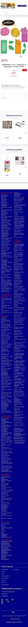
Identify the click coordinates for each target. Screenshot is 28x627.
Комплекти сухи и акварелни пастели (18, 267)
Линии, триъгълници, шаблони (19, 310)
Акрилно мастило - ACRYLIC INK (5, 231)
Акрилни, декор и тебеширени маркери (18, 294)
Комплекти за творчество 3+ (6, 516)
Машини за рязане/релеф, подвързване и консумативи (20, 348)
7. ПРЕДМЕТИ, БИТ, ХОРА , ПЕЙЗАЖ (19, 373)
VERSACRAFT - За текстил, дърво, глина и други (6, 448)
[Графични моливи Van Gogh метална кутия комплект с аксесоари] (7, 125)
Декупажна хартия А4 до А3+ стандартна (6, 327)
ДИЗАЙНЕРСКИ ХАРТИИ (4, 419)
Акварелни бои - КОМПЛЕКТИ (5, 236)
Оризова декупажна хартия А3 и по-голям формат (6, 321)
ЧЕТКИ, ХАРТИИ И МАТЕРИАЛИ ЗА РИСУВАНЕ (6, 296)
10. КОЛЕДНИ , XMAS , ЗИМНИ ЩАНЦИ (19, 382)
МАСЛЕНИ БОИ (4, 195)
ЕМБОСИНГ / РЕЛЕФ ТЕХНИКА (19, 385)
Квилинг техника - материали (5, 496)
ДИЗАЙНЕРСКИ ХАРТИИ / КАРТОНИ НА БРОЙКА (6, 426)
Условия (16, 569)
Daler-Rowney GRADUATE (4, 202)
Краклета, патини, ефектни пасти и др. (5, 335)
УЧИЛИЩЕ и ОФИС (6, 539)
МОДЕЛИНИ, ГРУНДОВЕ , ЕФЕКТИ (6, 262)
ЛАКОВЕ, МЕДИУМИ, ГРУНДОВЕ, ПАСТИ (19, 225)
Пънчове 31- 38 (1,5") (19, 424)
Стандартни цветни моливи (18, 257)
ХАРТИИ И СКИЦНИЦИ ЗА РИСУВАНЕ (19, 205)
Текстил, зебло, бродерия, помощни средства (5, 387)
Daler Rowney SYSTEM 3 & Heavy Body (6, 217)
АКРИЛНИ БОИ (4, 212)
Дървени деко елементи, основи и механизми (6, 383)
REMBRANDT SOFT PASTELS (18, 270)
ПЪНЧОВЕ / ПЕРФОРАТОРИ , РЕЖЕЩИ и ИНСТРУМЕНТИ (18, 400)
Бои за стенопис (4, 398)
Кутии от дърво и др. (6, 376)
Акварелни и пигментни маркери (19, 291)
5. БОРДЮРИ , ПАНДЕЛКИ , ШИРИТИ (19, 367)
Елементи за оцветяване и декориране (6, 513)
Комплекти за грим (5, 503)
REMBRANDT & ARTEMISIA (4, 205)
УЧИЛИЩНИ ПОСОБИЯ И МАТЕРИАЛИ (6, 542)
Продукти (3, 533)
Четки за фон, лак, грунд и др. (6, 308)
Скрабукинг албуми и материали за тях (19, 328)
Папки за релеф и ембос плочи (19, 396)
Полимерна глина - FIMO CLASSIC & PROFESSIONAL (7, 357)
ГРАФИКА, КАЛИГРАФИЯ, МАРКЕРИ (18, 241)
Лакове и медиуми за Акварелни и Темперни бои (19, 234)
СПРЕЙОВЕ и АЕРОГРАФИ (4, 264)
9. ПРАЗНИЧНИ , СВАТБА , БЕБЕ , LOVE (19, 379)
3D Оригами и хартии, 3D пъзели (6, 488)
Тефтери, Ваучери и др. (6, 537)
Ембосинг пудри (17, 389)
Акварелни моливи (18, 258)
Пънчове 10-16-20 (18, 420)
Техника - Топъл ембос (19, 387)
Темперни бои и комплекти (4, 251)
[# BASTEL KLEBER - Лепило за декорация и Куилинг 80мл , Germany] (7, 164)
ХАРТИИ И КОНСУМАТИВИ (5, 559)
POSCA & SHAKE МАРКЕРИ (18, 284)
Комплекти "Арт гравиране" (4, 485)
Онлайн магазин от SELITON (14, 622)
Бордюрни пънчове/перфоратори (18, 412)
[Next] (25, 132)
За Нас (3, 571)
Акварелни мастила (5, 247)
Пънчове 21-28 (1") (18, 422)
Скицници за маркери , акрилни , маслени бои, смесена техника (19, 222)
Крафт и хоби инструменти (17, 409)
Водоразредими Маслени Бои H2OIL (6, 211)
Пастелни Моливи (18, 260)
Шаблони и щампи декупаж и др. (5, 340)
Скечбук (16, 214)
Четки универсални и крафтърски (6, 306)
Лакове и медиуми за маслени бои (19, 228)
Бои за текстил (4, 275)
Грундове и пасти (18, 237)
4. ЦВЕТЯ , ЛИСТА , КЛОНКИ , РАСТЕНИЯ (19, 364)
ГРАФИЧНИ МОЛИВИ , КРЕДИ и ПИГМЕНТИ (19, 245)
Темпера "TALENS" (5, 248)
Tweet (20, 56)
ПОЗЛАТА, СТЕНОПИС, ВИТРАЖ (6, 397)
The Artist (3, 524)
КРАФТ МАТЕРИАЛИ (19, 319)
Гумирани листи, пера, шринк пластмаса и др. (6, 393)
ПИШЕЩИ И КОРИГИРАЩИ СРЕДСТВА (4, 553)
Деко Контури (4, 259)
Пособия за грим (5, 502)
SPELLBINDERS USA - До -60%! (19, 351)
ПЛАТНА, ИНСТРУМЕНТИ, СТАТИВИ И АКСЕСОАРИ (18, 194)
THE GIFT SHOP (5, 522)
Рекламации (5, 569)
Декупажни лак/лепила (6, 333)
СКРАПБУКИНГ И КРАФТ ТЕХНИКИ (11, 16)
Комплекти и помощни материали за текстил (6, 281)
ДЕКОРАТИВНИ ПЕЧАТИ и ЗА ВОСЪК (19, 429)
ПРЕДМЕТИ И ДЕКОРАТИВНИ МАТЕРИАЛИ (4, 373)
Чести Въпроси (5, 576)
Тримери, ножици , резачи (18, 404)
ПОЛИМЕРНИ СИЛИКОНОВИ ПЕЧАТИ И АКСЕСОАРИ (19, 434)
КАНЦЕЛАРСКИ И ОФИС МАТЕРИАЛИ (6, 550)
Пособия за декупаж (5, 337)
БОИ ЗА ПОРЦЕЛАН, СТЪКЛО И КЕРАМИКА (6, 283)
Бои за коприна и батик (6, 268)
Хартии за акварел (18, 207)
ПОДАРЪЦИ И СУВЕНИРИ (4, 535)
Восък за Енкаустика (5, 345)
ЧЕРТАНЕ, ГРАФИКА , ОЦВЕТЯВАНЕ (6, 547)
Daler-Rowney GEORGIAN (4, 200)
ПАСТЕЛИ (16, 262)
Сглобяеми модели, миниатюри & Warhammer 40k (5, 493)
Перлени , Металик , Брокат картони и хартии (6, 440)
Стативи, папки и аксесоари (18, 203)
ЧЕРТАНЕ (16, 306)
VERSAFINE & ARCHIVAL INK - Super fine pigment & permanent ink (6, 463)
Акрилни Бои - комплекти (4, 214)
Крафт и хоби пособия (19, 406)
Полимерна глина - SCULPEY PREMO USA (6, 364)
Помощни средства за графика (19, 251)
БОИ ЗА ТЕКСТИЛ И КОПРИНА (6, 267)
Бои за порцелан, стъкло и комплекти (6, 286)
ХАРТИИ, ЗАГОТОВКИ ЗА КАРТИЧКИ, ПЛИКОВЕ (6, 434)
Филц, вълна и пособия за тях (6, 390)
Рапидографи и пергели (19, 307)
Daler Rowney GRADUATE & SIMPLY (6, 220)
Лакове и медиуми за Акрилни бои (19, 231)
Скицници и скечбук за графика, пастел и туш (19, 219)
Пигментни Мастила (5, 468)
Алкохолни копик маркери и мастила (18, 281)
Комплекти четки (5, 310)
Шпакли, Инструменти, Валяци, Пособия (19, 200)
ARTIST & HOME (5, 523)
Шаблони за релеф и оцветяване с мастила (19, 392)
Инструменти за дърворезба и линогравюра (4, 408)
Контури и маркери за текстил (6, 278)
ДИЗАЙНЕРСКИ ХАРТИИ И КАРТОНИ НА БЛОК (6, 422)
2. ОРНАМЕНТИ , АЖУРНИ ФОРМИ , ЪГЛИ (18, 358)
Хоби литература (5, 394)
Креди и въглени (17, 248)
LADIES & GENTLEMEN (7, 527)
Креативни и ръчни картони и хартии (18, 313)
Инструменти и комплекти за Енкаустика (7, 343)
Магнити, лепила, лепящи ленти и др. (18, 322)
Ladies (2, 529)
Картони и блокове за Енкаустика (6, 348)
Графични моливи (18, 247)
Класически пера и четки (19, 299)
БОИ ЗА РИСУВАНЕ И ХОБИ (6, 193)
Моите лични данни (15, 618)
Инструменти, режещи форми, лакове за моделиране (6, 369)
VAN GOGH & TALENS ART (6, 208)
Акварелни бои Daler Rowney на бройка (6, 241)
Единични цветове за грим (6, 500)
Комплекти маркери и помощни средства (19, 286)
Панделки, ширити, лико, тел (20, 340)
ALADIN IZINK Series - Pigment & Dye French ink (7, 467)
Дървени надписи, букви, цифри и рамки (7, 381)
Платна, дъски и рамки (19, 197)
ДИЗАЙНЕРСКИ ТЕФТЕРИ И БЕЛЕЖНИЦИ (4, 430)
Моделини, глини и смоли (5, 352)
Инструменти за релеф (19, 394)
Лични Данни (5, 584)
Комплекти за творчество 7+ (6, 519)
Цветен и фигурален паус (19, 318)
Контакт (4, 580)
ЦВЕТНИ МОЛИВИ (18, 254)
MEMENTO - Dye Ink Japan (6, 445)
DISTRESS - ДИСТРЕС (6, 459)
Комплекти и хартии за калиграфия (19, 301)
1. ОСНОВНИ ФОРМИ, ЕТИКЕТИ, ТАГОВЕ (19, 354)
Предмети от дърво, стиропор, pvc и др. (5, 378)
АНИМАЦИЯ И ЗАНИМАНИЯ (5, 475)
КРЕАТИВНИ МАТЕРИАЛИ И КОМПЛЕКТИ (4, 506)
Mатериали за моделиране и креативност (4, 510)
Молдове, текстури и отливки (5, 366)
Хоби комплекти (4, 483)
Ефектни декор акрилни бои (6, 257)
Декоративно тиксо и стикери (19, 337)
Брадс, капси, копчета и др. (19, 325)
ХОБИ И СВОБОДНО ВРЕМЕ (6, 478)
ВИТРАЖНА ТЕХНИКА (6, 401)
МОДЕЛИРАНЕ (4, 349)
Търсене (4, 582)
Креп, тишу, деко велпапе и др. (18, 316)
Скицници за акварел (19, 216)
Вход (3, 573)
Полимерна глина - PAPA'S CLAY (5, 354)
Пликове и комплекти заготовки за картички (6, 437)
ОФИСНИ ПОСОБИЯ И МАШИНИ (6, 556)
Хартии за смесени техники (18, 213)
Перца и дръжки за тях (19, 297)
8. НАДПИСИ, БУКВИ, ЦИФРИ (19, 376)
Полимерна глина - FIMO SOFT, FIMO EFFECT (7, 361)
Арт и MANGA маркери (19, 288)
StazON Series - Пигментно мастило (5, 457)
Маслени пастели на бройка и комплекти (18, 264)
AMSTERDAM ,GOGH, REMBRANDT (6, 225)
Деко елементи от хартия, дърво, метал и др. (19, 343)
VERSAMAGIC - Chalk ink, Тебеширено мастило (7, 452)
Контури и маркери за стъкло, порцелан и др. (6, 288)
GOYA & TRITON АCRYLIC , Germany (5, 223)
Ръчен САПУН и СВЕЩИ (6, 490)
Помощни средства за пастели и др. (19, 273)
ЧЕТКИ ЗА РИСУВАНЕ (6, 298)
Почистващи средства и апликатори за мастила (19, 442)
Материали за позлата (6, 400)
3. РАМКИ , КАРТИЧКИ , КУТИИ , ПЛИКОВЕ (19, 362)
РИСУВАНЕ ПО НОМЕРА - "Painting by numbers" (6, 480)
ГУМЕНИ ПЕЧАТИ (18, 431)
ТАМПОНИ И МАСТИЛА (19, 440)
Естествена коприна (5, 274)
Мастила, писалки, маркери (18, 304)
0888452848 (5, 596)
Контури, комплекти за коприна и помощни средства (6, 271)
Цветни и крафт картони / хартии (6, 443)
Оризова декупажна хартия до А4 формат (6, 325)
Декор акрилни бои (5, 255)
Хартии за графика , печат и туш (18, 210)
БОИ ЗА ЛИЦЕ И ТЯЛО (6, 498)
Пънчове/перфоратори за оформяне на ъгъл (19, 418)
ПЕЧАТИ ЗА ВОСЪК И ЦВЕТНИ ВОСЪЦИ (19, 438)
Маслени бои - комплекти (4, 197)
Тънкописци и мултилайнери (17, 278)
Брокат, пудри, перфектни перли (18, 331)
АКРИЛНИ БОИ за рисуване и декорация (6, 228)
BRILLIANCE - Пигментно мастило (5, 455)
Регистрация (5, 578)
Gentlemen (3, 530)
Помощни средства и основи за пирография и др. (6, 412)
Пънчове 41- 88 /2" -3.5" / (19, 426)
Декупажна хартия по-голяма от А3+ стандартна (6, 330)
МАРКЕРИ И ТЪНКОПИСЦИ (17, 275)
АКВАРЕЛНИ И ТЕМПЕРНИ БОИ (5, 233)
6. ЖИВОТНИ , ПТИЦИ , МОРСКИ (19, 370)
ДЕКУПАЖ (3, 318)
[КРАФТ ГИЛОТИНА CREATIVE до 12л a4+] (20, 125)
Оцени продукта (4, 98)
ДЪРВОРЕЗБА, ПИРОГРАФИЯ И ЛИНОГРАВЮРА (5, 404)
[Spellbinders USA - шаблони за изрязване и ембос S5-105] (14, 54)
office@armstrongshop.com (8, 591)
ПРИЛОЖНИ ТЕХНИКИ (4, 316)
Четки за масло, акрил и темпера (6, 303)
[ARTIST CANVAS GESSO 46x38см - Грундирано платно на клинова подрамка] (20, 160)
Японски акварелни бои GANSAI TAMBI (6, 239)
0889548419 (23, 5)
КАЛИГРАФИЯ (17, 296)
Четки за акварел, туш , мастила (6, 300)
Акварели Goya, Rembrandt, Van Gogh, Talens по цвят (6, 244)
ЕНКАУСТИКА (4, 341)
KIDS (2, 532)
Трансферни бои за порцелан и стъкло (5, 291)
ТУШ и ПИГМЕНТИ (18, 253)
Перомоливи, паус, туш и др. (7, 313)
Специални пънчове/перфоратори (18, 415)
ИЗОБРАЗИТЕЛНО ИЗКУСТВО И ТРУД (5, 544)
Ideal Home (3, 526)
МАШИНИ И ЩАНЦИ (19, 345)
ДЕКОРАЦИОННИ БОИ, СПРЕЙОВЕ (6, 254)
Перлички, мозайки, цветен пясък (18, 334)
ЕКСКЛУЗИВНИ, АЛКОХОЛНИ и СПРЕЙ (6, 471)
